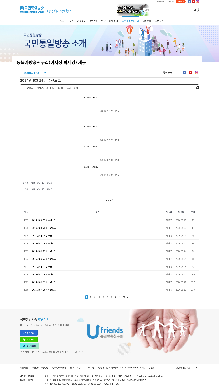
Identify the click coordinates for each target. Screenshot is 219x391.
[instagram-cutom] (196, 72)
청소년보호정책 (59, 367)
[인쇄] (197, 87)
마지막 (132, 298)
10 (124, 297)
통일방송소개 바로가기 (33, 72)
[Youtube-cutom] (190, 72)
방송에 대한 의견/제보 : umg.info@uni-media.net (121, 367)
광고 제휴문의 (76, 367)
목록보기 (109, 199)
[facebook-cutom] (184, 72)
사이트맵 (90, 367)
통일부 (152, 367)
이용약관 (24, 367)
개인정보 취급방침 (40, 367)
